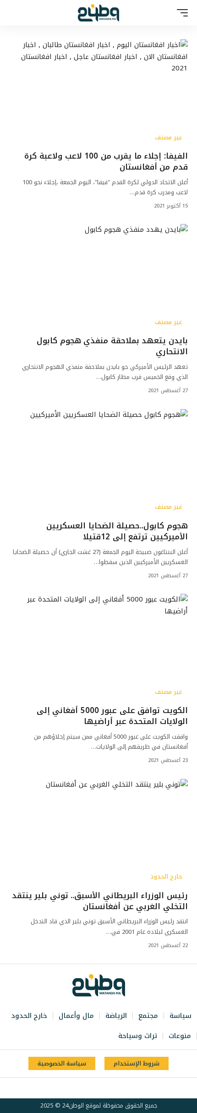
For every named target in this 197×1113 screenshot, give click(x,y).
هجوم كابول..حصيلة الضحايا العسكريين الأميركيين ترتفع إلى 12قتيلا (117, 531)
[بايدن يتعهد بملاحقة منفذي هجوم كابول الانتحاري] (98, 277)
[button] (180, 12)
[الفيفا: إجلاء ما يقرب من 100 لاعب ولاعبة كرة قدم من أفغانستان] (98, 92)
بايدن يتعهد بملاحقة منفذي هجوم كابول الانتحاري (112, 346)
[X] (113, 1088)
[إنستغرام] (93, 1088)
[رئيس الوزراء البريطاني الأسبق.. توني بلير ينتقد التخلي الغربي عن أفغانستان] (98, 832)
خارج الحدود (166, 876)
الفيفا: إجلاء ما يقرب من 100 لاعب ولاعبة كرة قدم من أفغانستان (106, 161)
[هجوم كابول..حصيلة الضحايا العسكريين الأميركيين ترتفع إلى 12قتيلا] (98, 462)
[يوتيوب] (103, 1088)
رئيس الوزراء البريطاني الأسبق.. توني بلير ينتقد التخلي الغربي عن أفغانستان (100, 901)
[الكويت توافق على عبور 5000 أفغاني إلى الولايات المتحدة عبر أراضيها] (98, 647)
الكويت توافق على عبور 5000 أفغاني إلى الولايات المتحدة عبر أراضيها (112, 716)
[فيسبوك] (123, 1088)
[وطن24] (98, 12)
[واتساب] (82, 1088)
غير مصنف (168, 137)
